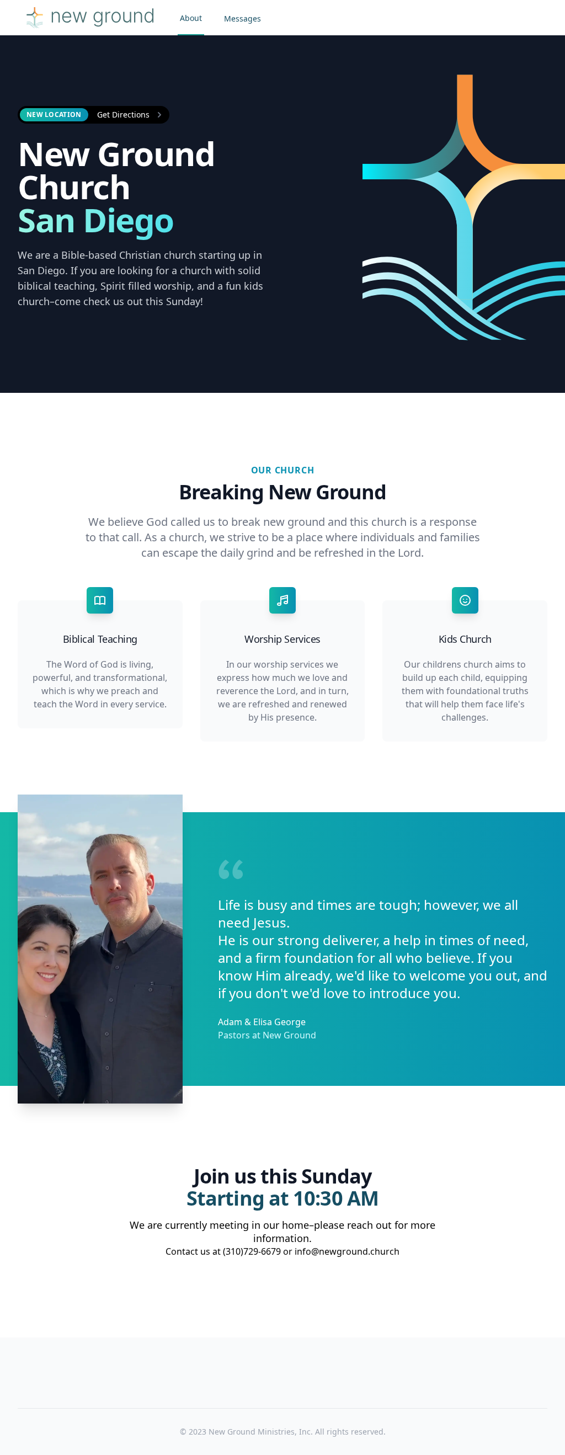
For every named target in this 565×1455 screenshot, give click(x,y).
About (191, 18)
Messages (242, 18)
